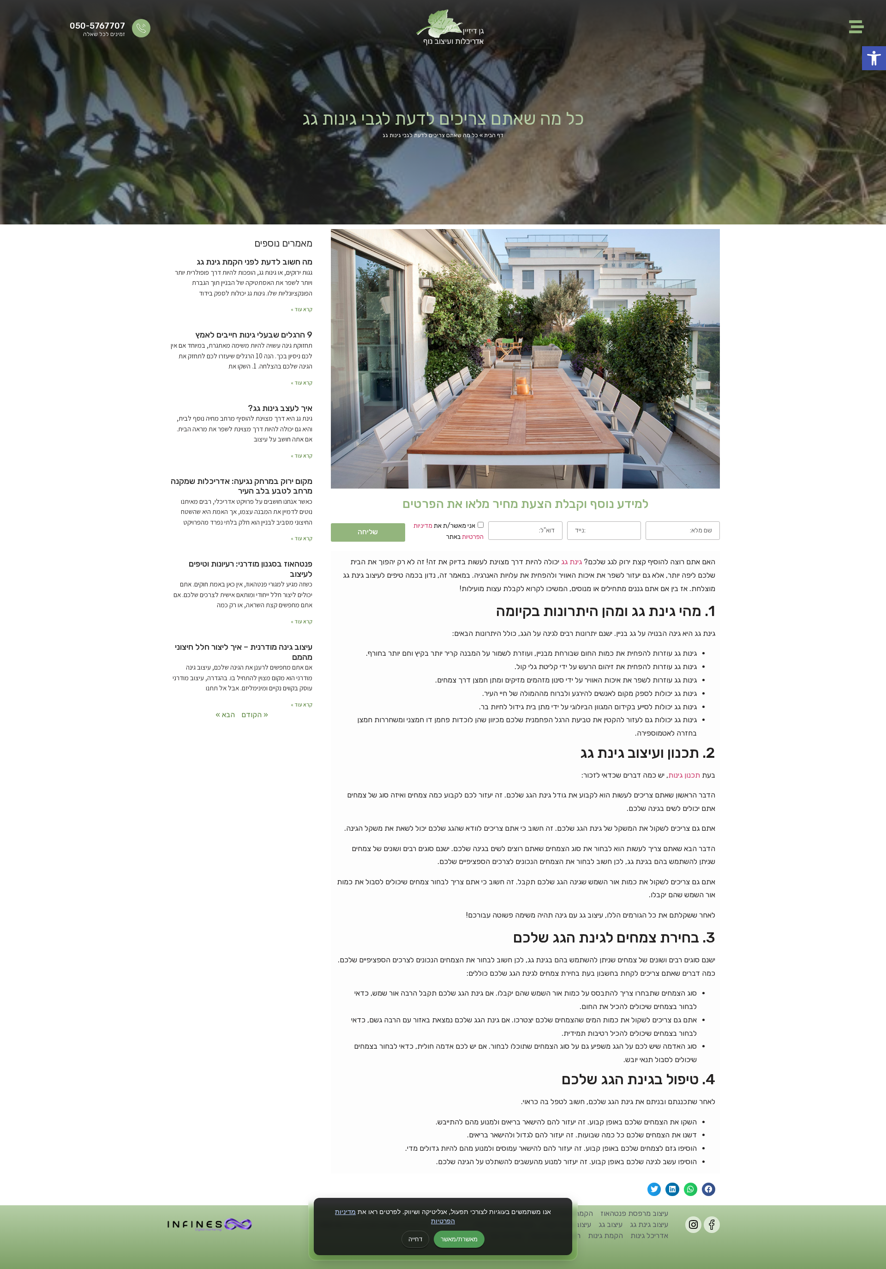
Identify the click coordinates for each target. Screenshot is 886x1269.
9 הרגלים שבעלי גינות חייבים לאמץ (253, 335)
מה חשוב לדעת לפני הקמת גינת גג (254, 262)
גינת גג (571, 561)
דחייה (415, 1239)
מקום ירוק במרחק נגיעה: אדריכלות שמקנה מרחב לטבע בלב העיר (241, 486)
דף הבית (493, 135)
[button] (874, 58)
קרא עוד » (301, 309)
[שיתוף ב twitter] (654, 1189)
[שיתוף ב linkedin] (672, 1189)
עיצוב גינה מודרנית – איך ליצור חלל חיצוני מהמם (243, 652)
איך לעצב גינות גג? (280, 408)
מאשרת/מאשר (459, 1239)
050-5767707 (97, 26)
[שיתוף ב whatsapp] (690, 1189)
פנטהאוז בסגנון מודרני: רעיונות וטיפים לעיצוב (250, 569)
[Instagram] (693, 1224)
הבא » (225, 714)
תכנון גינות (684, 775)
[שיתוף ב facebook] (708, 1189)
